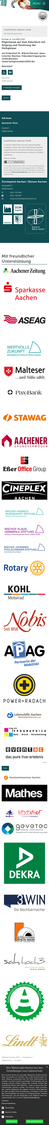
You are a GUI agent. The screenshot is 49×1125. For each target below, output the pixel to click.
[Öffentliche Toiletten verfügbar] (10, 72)
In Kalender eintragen (11, 88)
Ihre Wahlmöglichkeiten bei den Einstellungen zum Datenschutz (24, 1069)
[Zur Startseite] (12, 13)
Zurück (6, 98)
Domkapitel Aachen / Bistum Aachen (24, 182)
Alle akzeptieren (34, 1121)
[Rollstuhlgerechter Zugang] (4, 72)
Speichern (12, 1121)
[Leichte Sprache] (42, 16)
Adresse (6, 118)
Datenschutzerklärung (31, 1097)
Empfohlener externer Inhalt (17, 29)
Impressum (5, 1100)
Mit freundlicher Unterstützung (18, 259)
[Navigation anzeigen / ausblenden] (44, 3)
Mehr (5, 768)
